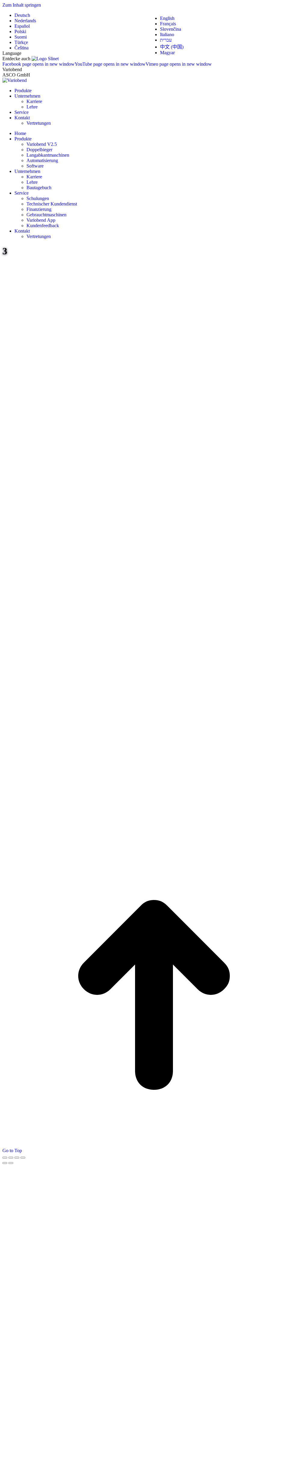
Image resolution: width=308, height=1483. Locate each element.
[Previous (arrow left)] (4, 1163)
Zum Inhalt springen (21, 5)
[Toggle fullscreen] (16, 1157)
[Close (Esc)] (4, 1157)
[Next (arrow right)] (10, 1163)
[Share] (10, 1157)
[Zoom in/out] (22, 1157)
